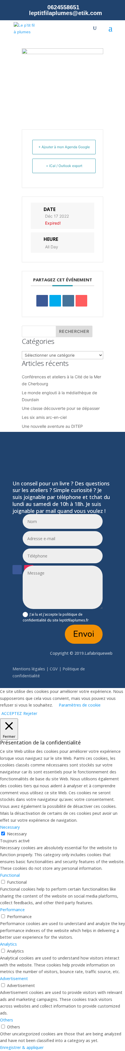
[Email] (81, 301)
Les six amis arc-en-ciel (44, 417)
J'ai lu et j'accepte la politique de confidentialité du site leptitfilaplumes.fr (56, 617)
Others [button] (6, 1020)
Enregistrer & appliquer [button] (22, 1047)
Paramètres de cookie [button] (80, 705)
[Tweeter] (55, 301)
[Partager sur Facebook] (42, 301)
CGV (54, 669)
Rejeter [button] (30, 713)
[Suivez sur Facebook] (17, 569)
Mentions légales (29, 669)
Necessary (17, 834)
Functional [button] (10, 875)
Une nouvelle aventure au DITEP (52, 426)
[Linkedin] (68, 301)
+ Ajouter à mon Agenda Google (64, 147)
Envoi (83, 634)
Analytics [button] (8, 944)
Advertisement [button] (14, 978)
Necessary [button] (10, 827)
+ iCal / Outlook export (64, 166)
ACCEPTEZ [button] (11, 713)
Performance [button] (12, 909)
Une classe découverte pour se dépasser (61, 408)
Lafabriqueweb (98, 653)
